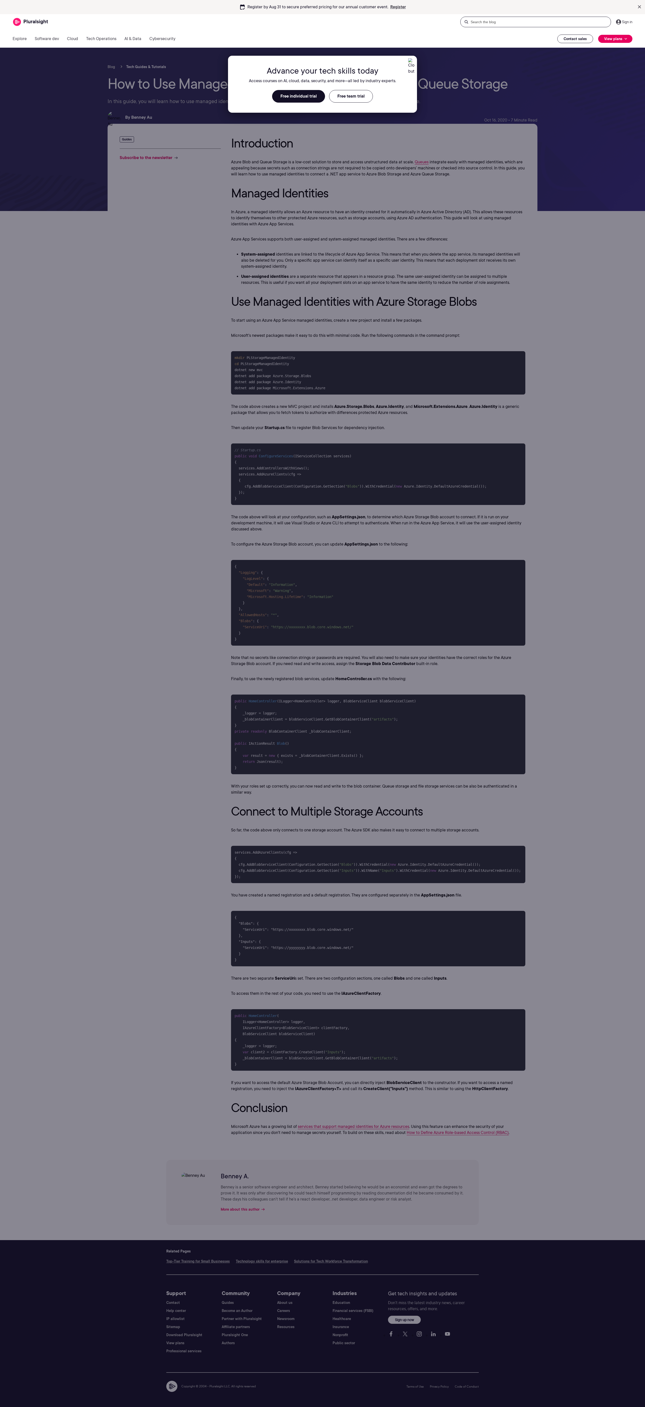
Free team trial (351, 96)
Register (398, 7)
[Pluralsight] (31, 22)
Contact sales (575, 39)
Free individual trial (298, 96)
